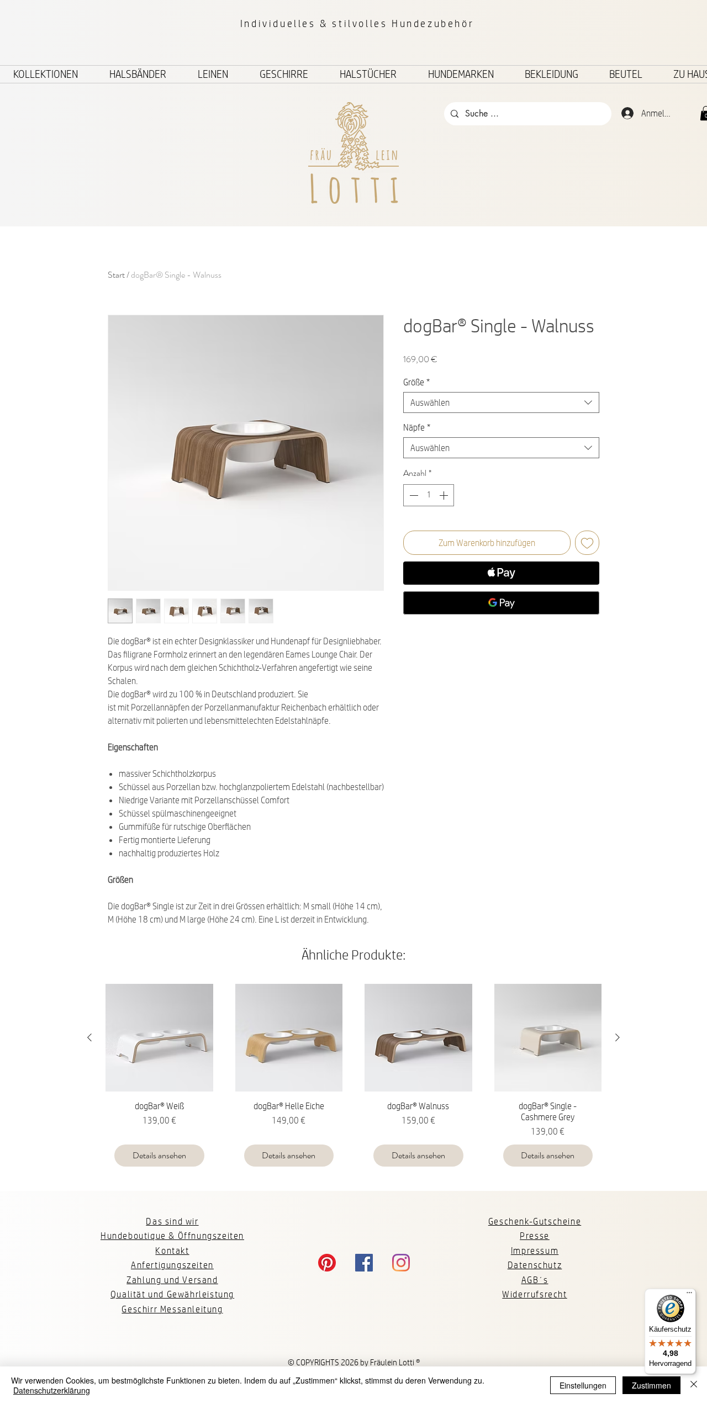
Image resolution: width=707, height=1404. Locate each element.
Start (116, 274)
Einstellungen (583, 1385)
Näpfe (416, 427)
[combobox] (501, 402)
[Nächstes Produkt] (617, 1037)
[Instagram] (401, 1262)
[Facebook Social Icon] (364, 1262)
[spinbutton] (428, 495)
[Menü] (689, 1295)
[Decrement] (412, 495)
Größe (416, 382)
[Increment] (444, 495)
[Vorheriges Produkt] (89, 1037)
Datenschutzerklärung (51, 1390)
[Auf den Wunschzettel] (587, 543)
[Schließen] (693, 1385)
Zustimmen (651, 1385)
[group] (353, 1079)
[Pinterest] (327, 1262)
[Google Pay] (501, 602)
